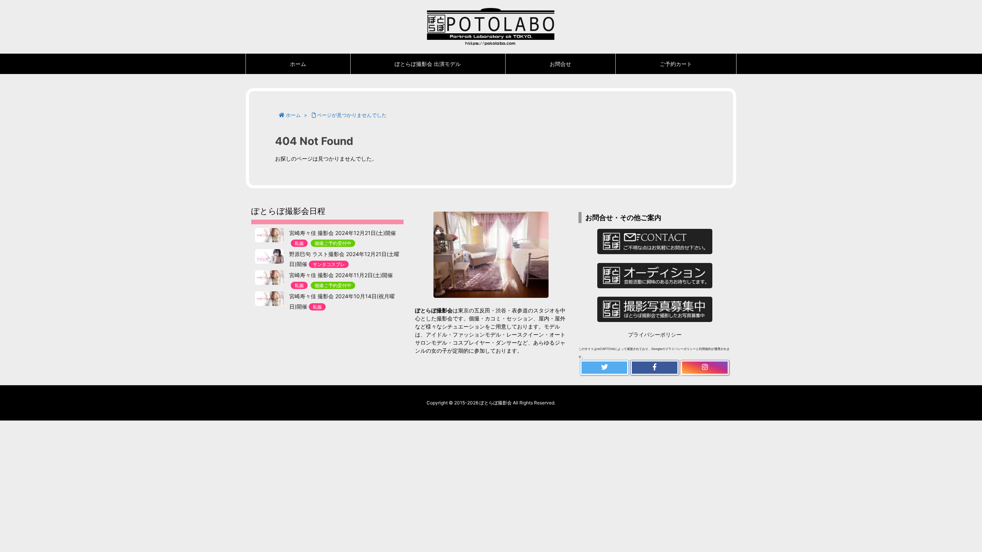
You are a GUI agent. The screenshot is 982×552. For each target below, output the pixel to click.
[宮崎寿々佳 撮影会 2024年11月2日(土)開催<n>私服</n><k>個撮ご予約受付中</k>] (269, 277)
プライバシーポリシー (655, 334)
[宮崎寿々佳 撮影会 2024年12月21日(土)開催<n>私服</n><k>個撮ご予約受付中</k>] (269, 235)
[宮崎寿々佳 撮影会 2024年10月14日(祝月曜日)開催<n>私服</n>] (269, 298)
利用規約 (705, 349)
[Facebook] (655, 367)
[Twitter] (604, 367)
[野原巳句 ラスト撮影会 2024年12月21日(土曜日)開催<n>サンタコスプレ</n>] (269, 256)
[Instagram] (705, 367)
